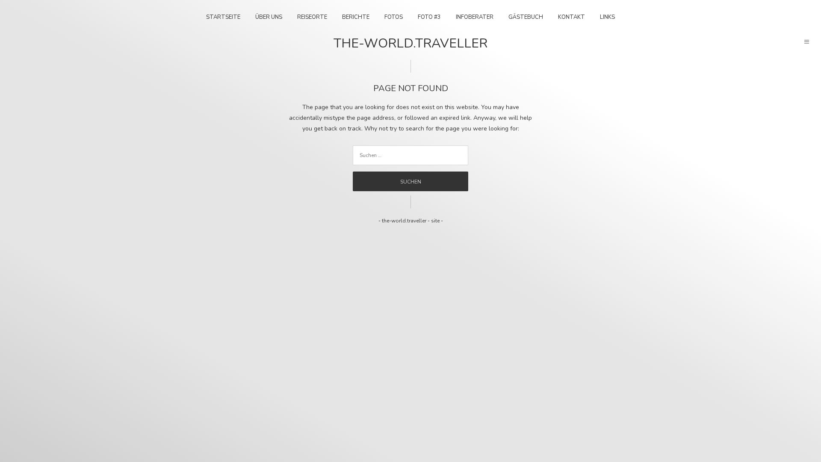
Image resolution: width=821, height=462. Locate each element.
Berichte (355, 17)
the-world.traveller (410, 43)
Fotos (393, 17)
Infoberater (474, 17)
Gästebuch (525, 17)
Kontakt (571, 17)
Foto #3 (429, 17)
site (435, 220)
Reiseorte (312, 17)
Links (607, 17)
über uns (268, 17)
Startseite (223, 17)
